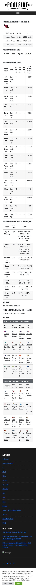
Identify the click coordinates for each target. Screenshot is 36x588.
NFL (3, 493)
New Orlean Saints (28, 422)
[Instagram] (10, 563)
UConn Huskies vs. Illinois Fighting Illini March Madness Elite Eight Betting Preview (16, 545)
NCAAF (4, 480)
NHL (4, 497)
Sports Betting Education (11, 510)
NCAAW (5, 489)
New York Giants (7, 406)
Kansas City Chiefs (14, 347)
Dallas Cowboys (7, 395)
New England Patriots (7, 357)
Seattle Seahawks (14, 435)
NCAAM (5, 485)
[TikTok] (13, 563)
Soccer (4, 506)
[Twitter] (7, 563)
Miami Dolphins (7, 347)
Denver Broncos (14, 336)
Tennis (4, 514)
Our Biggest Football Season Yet (14, 532)
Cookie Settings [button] (8, 583)
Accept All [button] (18, 583)
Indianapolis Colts (29, 347)
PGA (4, 502)
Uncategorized (7, 519)
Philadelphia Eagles (7, 422)
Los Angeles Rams (14, 406)
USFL (4, 523)
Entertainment (7, 463)
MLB (4, 472)
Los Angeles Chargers (14, 370)
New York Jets (7, 368)
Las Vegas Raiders (14, 357)
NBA (4, 476)
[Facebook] (3, 563)
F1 (3, 467)
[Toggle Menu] (17, 13)
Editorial (5, 459)
